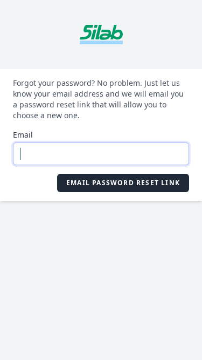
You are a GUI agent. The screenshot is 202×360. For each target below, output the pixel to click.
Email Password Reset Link (123, 182)
